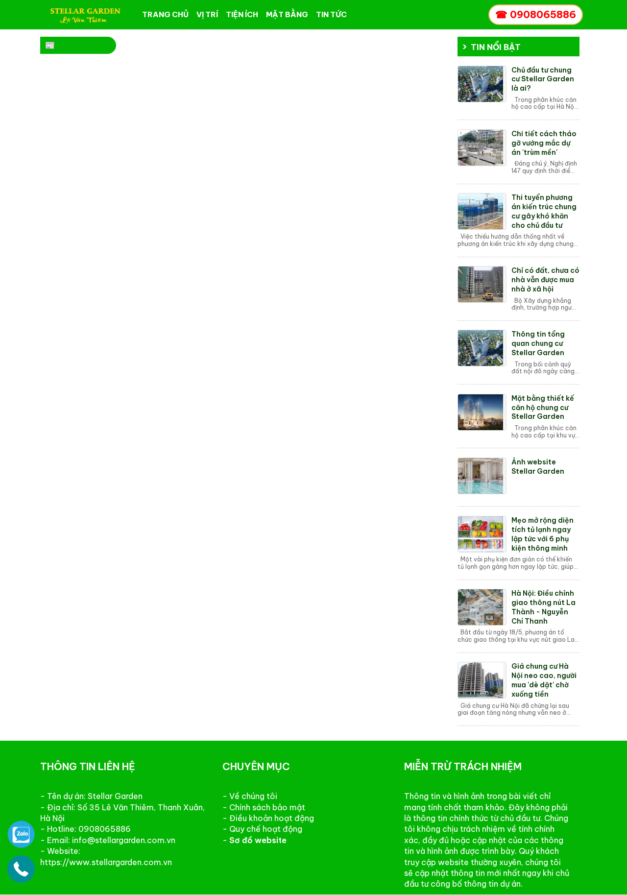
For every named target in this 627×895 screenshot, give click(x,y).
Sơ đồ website (258, 840)
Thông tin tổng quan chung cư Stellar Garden (538, 343)
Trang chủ (165, 14)
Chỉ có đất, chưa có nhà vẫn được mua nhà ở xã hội (545, 279)
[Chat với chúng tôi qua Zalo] (21, 833)
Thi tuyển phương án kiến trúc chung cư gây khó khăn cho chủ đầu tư (544, 211)
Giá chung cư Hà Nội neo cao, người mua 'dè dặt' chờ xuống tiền (544, 680)
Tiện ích (242, 14)
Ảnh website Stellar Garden (537, 467)
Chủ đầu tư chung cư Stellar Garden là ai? (542, 79)
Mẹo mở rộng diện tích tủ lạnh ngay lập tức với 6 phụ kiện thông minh (542, 534)
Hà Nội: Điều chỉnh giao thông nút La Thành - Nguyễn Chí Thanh (543, 607)
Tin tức (331, 14)
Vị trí (207, 14)
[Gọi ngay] (21, 868)
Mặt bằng (287, 14)
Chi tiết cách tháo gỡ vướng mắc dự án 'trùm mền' (544, 143)
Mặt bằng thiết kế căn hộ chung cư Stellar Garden (542, 407)
